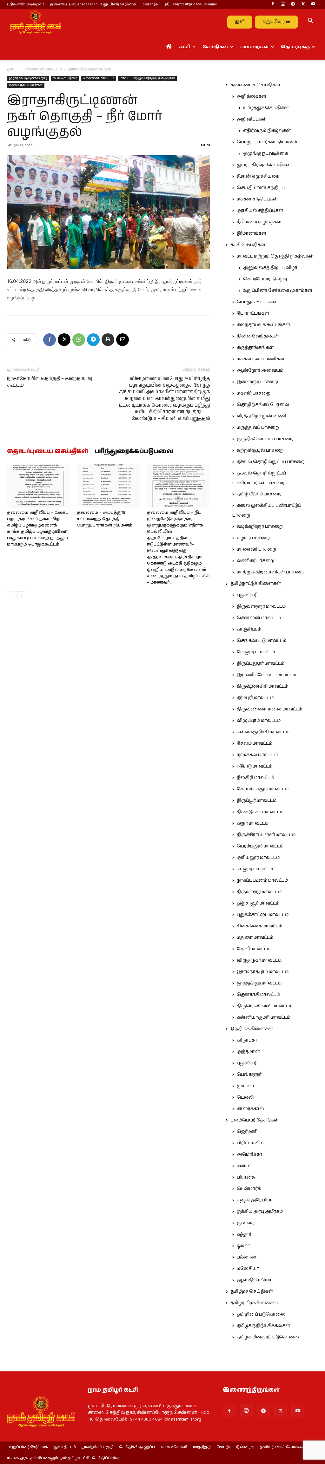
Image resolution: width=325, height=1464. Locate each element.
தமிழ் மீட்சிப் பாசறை (259, 494)
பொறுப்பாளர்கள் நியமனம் (267, 142)
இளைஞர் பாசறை (257, 381)
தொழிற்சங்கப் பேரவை (263, 404)
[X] (303, 4)
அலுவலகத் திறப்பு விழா (270, 267)
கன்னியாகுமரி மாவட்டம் (263, 1017)
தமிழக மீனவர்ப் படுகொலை (268, 1337)
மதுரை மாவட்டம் (255, 937)
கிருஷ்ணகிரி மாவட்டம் (262, 686)
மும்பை (245, 1085)
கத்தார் (244, 1234)
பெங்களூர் (249, 1074)
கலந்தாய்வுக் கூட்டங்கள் (263, 324)
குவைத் (245, 1222)
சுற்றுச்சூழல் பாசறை (260, 450)
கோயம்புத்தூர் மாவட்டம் (263, 789)
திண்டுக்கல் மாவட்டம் (260, 811)
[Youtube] (313, 4)
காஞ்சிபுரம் (249, 629)
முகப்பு (13, 69)
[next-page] (21, 595)
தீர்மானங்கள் (251, 233)
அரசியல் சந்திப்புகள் (260, 210)
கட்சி (184, 46)
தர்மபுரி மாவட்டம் (255, 697)
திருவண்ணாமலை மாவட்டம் (269, 709)
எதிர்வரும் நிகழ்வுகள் (267, 130)
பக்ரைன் (246, 1257)
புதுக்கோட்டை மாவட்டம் (263, 914)
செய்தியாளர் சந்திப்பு (261, 187)
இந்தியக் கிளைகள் (251, 1028)
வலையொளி (174, 1447)
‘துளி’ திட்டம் (64, 1447)
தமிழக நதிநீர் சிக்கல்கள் (263, 1325)
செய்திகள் (215, 46)
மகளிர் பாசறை (253, 393)
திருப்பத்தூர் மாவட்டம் (260, 663)
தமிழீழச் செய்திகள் (251, 1291)
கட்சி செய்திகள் (65, 78)
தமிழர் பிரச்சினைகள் (254, 1302)
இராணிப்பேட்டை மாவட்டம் (266, 674)
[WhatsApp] (78, 339)
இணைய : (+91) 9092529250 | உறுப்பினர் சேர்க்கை (93, 4)
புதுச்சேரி (247, 594)
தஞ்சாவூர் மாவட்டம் (258, 903)
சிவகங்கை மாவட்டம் (259, 926)
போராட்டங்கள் (253, 313)
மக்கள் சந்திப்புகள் (257, 199)
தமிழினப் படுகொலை (261, 1314)
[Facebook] (272, 4)
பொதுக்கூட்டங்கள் (257, 301)
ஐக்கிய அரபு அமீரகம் (260, 1211)
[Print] (108, 339)
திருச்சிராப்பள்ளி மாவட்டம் (266, 834)
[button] (310, 21)
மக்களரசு (150, 4)
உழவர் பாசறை (253, 537)
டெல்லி (245, 1097)
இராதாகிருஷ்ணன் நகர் (28, 78)
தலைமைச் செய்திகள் (255, 85)
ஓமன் (243, 1245)
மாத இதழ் (202, 1447)
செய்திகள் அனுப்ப (137, 1447)
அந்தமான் (248, 1051)
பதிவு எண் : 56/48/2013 (25, 4)
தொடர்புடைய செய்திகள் (47, 452)
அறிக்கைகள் (251, 96)
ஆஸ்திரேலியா (254, 1280)
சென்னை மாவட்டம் (43, 69)
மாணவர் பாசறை (256, 549)
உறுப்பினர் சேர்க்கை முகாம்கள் (277, 290)
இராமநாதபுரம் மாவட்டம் (263, 971)
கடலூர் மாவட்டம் (255, 869)
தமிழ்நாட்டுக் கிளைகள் (255, 583)
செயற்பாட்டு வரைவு (235, 1447)
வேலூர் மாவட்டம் (256, 652)
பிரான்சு (246, 1177)
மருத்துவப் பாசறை (258, 427)
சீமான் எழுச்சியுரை (258, 176)
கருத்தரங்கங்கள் (255, 347)
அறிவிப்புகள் (252, 119)
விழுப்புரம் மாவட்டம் (259, 720)
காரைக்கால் (250, 1108)
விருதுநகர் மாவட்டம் (259, 960)
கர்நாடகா (247, 1040)
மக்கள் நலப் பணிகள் (26, 85)
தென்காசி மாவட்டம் (258, 994)
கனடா (244, 1165)
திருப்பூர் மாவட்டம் (256, 800)
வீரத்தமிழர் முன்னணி (261, 416)
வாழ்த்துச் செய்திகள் (266, 107)
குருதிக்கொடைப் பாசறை (265, 438)
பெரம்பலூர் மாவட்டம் (260, 846)
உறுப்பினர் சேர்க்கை (28, 1447)
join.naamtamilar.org (182, 1419)
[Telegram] (293, 4)
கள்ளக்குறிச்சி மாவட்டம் (263, 732)
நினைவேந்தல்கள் (258, 336)
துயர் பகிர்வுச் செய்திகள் (264, 164)
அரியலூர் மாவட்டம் (258, 857)
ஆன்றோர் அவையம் (260, 370)
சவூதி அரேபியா (255, 1200)
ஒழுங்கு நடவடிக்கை (265, 153)
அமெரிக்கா (249, 1154)
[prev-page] (11, 595)
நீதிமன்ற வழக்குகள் (259, 222)
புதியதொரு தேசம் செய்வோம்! (190, 4)
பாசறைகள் (254, 46)
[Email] (122, 339)
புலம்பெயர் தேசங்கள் (254, 1120)
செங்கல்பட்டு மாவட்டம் (261, 640)
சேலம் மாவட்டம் (254, 743)
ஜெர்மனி (247, 1131)
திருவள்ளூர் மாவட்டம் (261, 606)
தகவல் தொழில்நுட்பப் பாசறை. (271, 461)
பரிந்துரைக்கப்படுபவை (134, 452)
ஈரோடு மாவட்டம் (254, 766)
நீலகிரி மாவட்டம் (255, 777)
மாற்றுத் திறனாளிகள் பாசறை (270, 572)
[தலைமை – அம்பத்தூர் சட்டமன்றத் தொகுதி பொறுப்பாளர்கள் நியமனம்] (108, 485)
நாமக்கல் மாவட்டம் (257, 754)
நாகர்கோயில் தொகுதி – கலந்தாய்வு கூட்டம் (49, 382)
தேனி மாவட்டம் (253, 948)
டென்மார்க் (249, 1188)
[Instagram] (283, 4)
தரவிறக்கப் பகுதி (97, 1447)
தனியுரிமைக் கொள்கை (282, 1447)
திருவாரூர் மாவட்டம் (259, 891)
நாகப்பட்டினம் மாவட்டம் (262, 880)
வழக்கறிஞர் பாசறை (260, 526)
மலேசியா (248, 1268)
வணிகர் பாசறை (255, 560)
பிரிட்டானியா (251, 1143)
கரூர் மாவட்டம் (253, 823)
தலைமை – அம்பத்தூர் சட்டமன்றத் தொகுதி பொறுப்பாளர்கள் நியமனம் (104, 519)
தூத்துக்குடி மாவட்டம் (259, 983)
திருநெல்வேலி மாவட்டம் (264, 1006)
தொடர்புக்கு (295, 46)
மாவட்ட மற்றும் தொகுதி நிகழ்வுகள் (147, 78)
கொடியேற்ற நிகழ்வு (265, 279)
